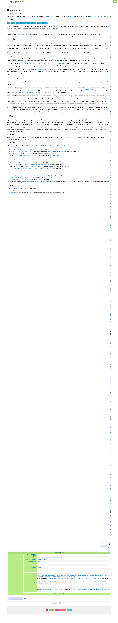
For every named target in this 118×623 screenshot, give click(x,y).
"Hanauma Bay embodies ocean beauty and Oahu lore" (34, 164)
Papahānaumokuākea (52, 559)
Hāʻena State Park (50, 578)
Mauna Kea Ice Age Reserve (92, 575)
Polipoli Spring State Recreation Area (82, 581)
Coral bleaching (10, 52)
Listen (114, 1)
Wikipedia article (63, 601)
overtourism (55, 26)
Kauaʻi (35, 579)
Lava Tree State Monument (62, 575)
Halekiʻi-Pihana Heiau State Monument (43, 581)
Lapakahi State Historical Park (53, 575)
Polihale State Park (70, 578)
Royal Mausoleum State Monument (86, 589)
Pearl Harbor (39, 561)
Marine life (13, 22)
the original (38, 149)
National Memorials (32, 561)
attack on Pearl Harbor (88, 88)
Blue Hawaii (21, 92)
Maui (35, 582)
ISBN (54, 155)
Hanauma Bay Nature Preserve (14, 188)
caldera (32, 66)
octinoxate (57, 120)
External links (45, 22)
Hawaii (62, 552)
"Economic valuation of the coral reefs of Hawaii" (31, 166)
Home (47, 610)
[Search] (23, 1)
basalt (12, 74)
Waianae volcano (28, 63)
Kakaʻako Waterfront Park (45, 588)
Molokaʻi (103, 82)
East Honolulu (93, 16)
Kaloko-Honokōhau (48, 557)
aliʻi (99, 81)
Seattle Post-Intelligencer (47, 181)
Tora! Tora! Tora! (38, 92)
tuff (88, 73)
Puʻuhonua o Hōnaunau (55, 557)
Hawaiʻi (51, 71)
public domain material (29, 145)
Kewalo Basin (63, 588)
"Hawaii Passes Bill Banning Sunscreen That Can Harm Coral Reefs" (32, 173)
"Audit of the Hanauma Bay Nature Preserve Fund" (19, 157)
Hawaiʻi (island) (33, 575)
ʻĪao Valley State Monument (54, 581)
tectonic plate (23, 60)
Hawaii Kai (80, 16)
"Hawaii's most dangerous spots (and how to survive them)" (32, 181)
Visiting (29, 22)
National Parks (33, 565)
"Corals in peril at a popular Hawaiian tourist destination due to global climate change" (25, 160)
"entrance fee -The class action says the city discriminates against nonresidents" (24, 168)
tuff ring (47, 16)
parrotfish (40, 50)
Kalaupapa (43, 557)
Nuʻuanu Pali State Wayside (43, 589)
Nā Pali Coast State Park (63, 578)
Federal (21, 563)
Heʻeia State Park (81, 586)
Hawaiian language (26, 34)
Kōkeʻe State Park (56, 578)
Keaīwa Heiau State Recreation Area (55, 588)
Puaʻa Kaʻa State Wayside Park (93, 581)
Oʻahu (35, 588)
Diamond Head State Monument (63, 586)
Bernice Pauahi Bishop (29, 87)
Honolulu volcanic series (42, 69)
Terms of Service (63, 610)
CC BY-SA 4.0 (59, 602)
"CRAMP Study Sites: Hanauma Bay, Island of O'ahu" (20, 151)
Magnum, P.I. (52, 92)
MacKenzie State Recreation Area (73, 575)
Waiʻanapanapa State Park (103, 581)
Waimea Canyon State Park (100, 578)
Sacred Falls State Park (95, 589)
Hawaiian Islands (103, 16)
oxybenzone (50, 120)
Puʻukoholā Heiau (62, 557)
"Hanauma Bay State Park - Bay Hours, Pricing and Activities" (21, 179)
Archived (19, 147)
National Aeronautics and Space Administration (59, 145)
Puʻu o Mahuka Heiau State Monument (54, 589)
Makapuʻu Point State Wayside (93, 588)
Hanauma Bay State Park (13, 190)
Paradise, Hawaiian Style (29, 92)
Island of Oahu (72, 16)
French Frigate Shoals (16, 50)
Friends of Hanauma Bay (13, 194)
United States (26, 598)
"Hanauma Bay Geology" (14, 162)
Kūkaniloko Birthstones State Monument (73, 588)
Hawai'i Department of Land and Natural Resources (58, 593)
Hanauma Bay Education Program (15, 192)
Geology (17, 22)
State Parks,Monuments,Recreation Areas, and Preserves (20, 583)
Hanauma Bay (109, 549)
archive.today (28, 147)
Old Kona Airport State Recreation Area (43, 576)
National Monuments (32, 563)
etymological (52, 34)
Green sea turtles (54, 48)
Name (9, 22)
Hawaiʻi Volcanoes (44, 565)
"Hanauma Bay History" (16, 153)
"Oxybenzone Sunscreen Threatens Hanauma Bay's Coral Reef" (21, 177)
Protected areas (57, 552)
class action (9, 111)
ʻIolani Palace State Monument (89, 586)
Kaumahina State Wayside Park (65, 581)
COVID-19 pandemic (101, 124)
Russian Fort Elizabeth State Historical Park (81, 578)
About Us (56, 610)
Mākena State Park (73, 581)
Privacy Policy (69, 610)
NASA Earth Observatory (25, 149)
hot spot (40, 58)
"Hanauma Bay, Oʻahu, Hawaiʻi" (16, 149)
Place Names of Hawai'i (14, 147)
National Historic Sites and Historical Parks (31, 557)
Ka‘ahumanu (27, 82)
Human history (23, 22)
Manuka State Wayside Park (83, 575)
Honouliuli (39, 557)
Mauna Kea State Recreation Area (102, 575)
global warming (20, 52)
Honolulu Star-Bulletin (48, 164)
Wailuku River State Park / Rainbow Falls (68, 576)
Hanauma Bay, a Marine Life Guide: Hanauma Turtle (19, 159)
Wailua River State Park (92, 578)
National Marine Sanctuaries (31, 559)
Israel (29, 598)
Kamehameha (17, 82)
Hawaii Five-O (44, 92)
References (39, 22)
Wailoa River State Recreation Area (55, 576)
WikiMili (2, 1)
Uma (81, 36)
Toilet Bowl (34, 22)
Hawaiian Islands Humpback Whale (42, 559)
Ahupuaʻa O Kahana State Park (42, 586)
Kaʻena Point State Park (98, 586)
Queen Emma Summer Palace (75, 589)
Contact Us (51, 610)
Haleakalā (38, 565)
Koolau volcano (61, 63)
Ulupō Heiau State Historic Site (44, 590)
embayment (35, 16)
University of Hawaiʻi (51, 151)
